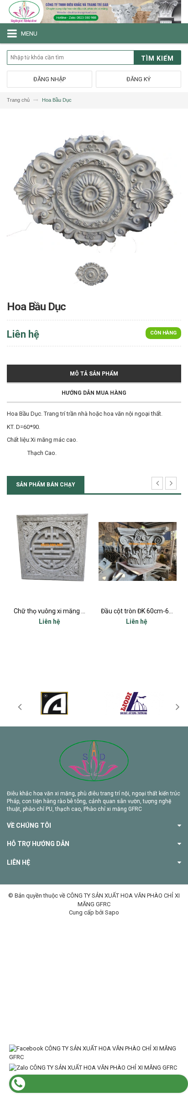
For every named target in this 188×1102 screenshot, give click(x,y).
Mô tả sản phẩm (94, 374)
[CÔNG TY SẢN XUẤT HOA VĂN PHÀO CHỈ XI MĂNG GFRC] (94, 11)
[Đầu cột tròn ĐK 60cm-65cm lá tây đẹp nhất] (138, 551)
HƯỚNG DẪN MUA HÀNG (94, 393)
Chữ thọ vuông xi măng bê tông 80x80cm (72, 611)
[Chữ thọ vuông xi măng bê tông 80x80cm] (50, 551)
